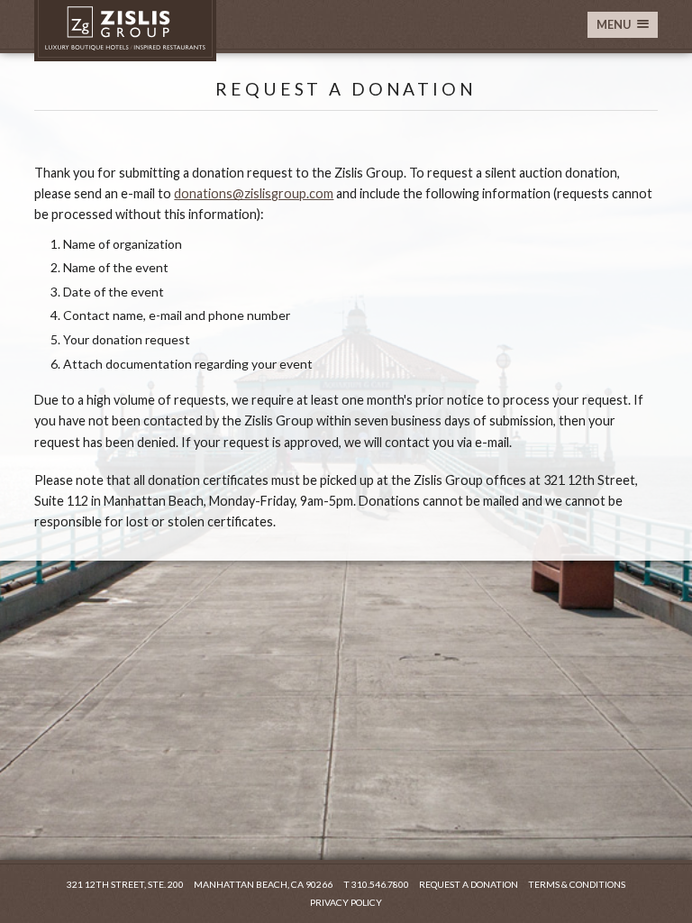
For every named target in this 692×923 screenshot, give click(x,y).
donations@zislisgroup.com (253, 193)
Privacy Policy (346, 902)
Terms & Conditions (576, 884)
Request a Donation (468, 884)
